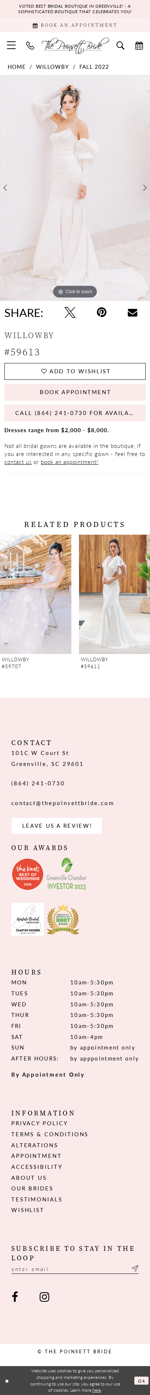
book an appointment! (69, 462)
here (96, 1390)
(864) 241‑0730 (38, 783)
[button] (11, 45)
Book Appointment (75, 392)
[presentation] (35, 594)
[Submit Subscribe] (134, 1268)
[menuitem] (11, 45)
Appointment (36, 1156)
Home (17, 67)
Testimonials (37, 1199)
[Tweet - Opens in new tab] (70, 312)
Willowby (52, 67)
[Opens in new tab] (27, 874)
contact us (18, 462)
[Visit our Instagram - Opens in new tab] (44, 1297)
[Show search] (120, 45)
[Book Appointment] (139, 45)
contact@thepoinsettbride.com (62, 803)
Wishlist (27, 1210)
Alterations (34, 1145)
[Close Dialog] (7, 1380)
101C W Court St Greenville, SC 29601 (47, 758)
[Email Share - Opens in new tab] (132, 312)
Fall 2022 (94, 67)
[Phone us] (30, 45)
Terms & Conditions (50, 1134)
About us (29, 1178)
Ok (141, 1380)
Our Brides (32, 1188)
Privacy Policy (39, 1123)
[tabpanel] (75, 187)
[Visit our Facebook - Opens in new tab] (15, 1297)
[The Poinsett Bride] (75, 45)
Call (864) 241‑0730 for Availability (80, 413)
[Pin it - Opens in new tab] (101, 312)
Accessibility (37, 1167)
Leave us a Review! (57, 826)
